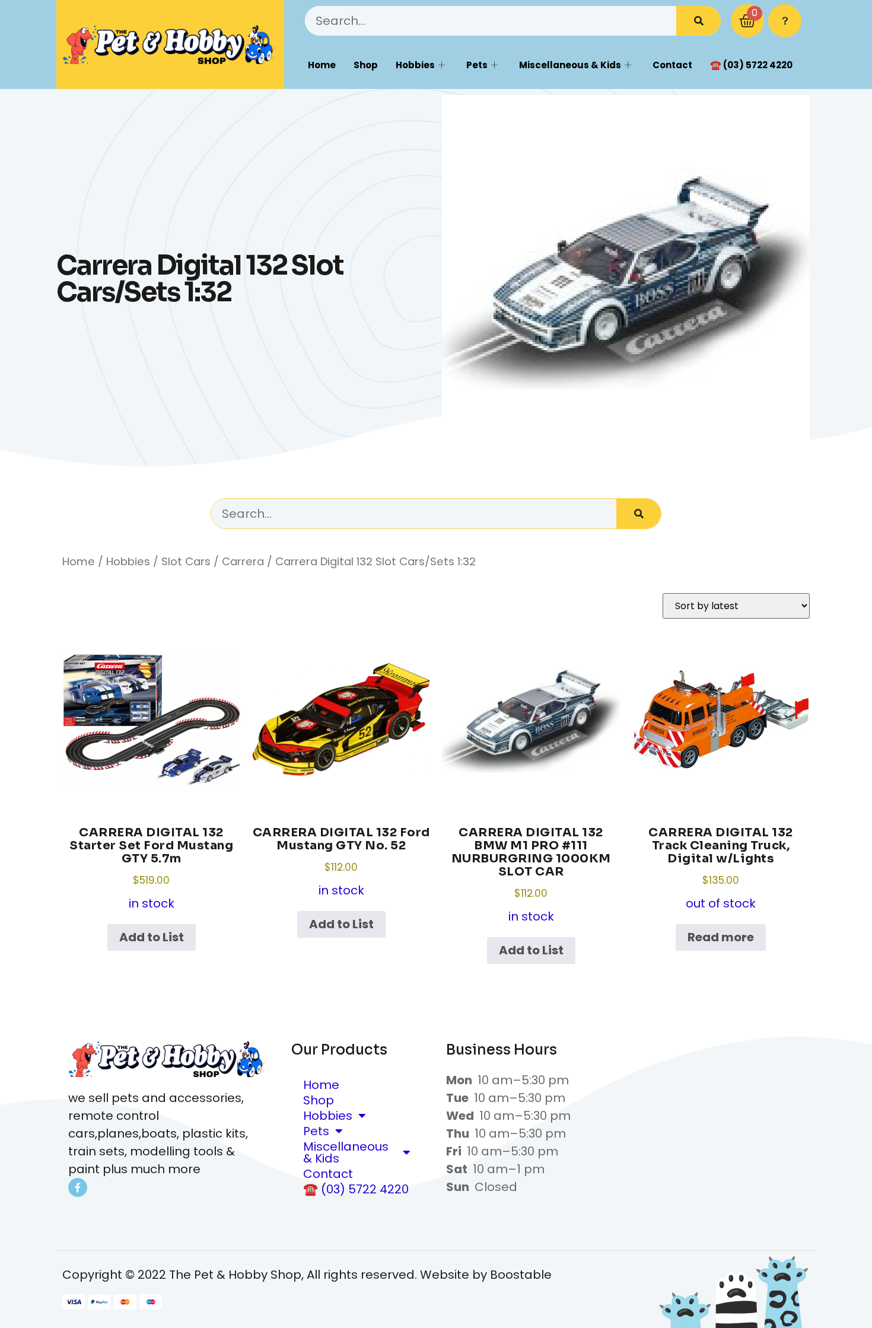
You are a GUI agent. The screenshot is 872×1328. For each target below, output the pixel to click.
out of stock (720, 868)
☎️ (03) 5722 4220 (751, 65)
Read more (721, 937)
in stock (151, 868)
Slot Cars (186, 561)
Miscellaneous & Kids (570, 65)
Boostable (521, 1274)
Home (322, 65)
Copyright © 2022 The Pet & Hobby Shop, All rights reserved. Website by (276, 1274)
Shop (366, 65)
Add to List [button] (151, 937)
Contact (672, 65)
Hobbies (415, 65)
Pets (477, 65)
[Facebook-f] (77, 1187)
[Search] (698, 21)
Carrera (243, 561)
